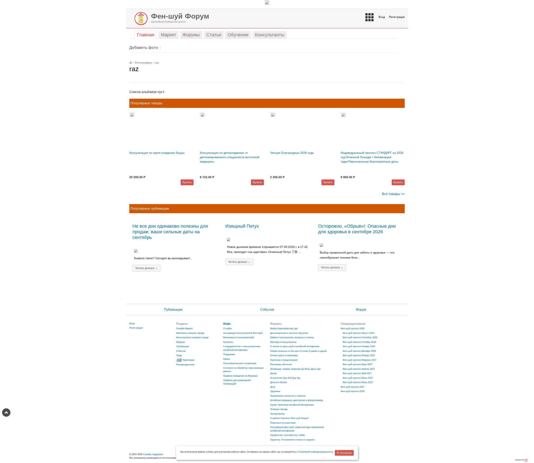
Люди (179, 355)
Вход (382, 17)
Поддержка (229, 354)
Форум (361, 309)
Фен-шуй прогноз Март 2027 (358, 364)
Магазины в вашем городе (190, 333)
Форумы (180, 342)
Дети (272, 387)
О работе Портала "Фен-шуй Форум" (289, 418)
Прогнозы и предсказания (283, 360)
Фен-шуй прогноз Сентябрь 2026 (360, 337)
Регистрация (397, 17)
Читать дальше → (146, 268)
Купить (187, 182)
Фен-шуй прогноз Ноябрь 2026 (359, 346)
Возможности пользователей (238, 337)
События (267, 309)
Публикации (173, 309)
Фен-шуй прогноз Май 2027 (357, 373)
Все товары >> (393, 194)
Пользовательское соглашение (239, 363)
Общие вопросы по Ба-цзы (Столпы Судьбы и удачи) (298, 351)
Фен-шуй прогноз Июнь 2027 (358, 378)
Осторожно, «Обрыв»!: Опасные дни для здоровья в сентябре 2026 (357, 228)
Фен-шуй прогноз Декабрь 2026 (359, 351)
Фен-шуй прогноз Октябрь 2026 (359, 342)
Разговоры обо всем (281, 364)
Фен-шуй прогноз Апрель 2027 (359, 369)
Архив (273, 373)
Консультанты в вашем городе (192, 337)
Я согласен (344, 452)
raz (157, 62)
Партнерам (188, 360)
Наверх (6, 412)
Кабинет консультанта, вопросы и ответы (292, 337)
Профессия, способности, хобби (287, 435)
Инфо (227, 323)
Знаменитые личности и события (287, 396)
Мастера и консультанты (283, 342)
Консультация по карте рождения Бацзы (156, 152)
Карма (226, 359)
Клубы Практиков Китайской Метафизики (292, 405)
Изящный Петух (242, 226)
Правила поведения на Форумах (240, 376)
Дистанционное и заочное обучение (289, 333)
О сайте (227, 328)
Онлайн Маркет (184, 328)
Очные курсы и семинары (284, 355)
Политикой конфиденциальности (315, 451)
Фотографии (143, 62)
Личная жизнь (277, 414)
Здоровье (275, 391)
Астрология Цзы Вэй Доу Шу (285, 378)
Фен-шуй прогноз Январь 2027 (359, 355)
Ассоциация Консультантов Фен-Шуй (242, 333)
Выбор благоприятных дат (284, 328)
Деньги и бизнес (278, 382)
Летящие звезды (279, 409)
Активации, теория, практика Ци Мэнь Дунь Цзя (295, 369)
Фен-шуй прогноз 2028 (352, 391)
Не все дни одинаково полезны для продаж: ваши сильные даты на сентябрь (170, 231)
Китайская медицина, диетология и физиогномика (296, 400)
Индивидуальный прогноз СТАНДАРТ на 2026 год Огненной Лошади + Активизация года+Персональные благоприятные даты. (372, 157)
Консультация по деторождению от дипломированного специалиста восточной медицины (229, 157)
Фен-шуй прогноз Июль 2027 (358, 382)
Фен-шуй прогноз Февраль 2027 (359, 360)
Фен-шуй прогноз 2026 (352, 328)
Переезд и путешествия (283, 422)
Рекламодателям (185, 364)
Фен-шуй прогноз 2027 (352, 387)
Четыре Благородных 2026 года (292, 152)
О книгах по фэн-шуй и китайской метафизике (295, 346)
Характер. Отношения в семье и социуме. (292, 439)
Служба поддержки (153, 454)
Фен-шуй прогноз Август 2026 (358, 333)
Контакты (228, 342)
